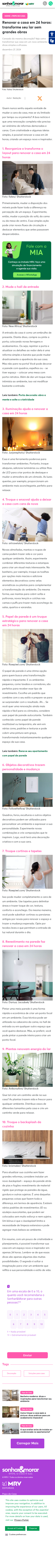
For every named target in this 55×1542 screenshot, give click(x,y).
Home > (8, 16)
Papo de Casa (18, 16)
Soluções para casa (37, 1373)
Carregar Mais (27, 1443)
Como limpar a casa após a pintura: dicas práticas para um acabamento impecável (35, 1415)
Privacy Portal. (21, 1520)
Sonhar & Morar (13, 3)
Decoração (11, 1373)
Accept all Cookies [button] (15, 1528)
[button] (16, 1534)
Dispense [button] (33, 1528)
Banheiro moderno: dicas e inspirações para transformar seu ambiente (36, 1399)
